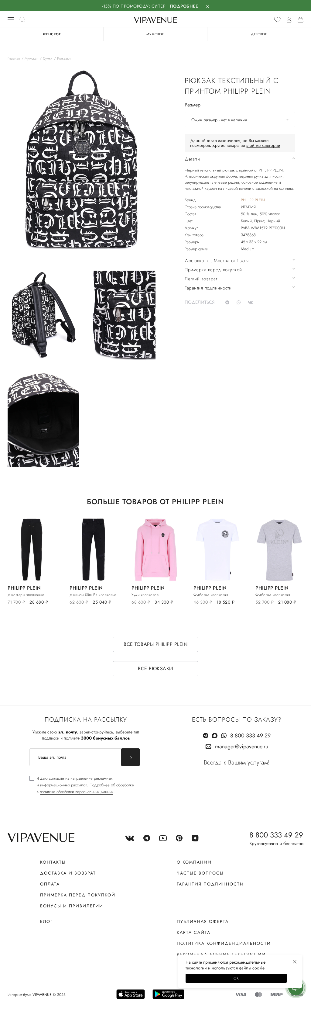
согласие (56, 778)
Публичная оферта (203, 921)
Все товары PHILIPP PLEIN (155, 644)
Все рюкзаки (155, 668)
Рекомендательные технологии (221, 954)
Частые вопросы (200, 873)
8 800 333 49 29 (250, 735)
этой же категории (263, 145)
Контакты (53, 862)
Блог (46, 921)
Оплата (50, 884)
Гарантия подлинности (210, 884)
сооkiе (258, 968)
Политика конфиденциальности (224, 943)
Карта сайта (193, 932)
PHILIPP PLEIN (253, 200)
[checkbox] (81, 785)
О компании (194, 862)
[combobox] (240, 119)
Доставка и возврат (68, 873)
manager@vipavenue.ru (241, 746)
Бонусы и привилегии (71, 906)
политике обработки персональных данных (76, 792)
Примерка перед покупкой (77, 895)
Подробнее (184, 6)
